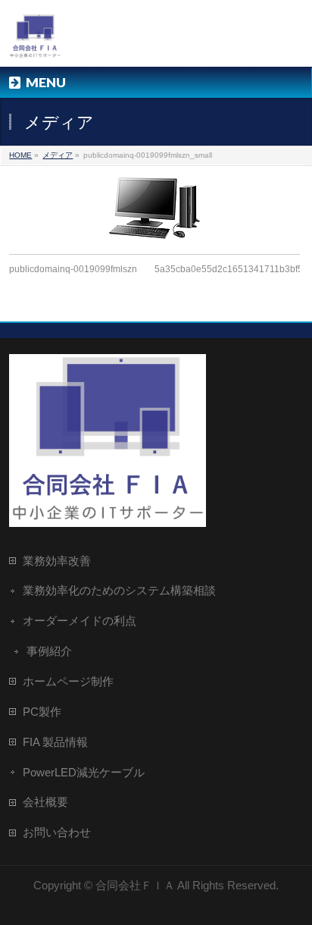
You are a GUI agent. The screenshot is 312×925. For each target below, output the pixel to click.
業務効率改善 (57, 560)
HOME (20, 155)
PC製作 (42, 711)
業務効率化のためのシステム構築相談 (119, 590)
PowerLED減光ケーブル (84, 772)
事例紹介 (49, 650)
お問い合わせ (57, 832)
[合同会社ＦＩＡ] (35, 42)
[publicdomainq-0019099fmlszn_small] (154, 208)
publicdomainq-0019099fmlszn (73, 269)
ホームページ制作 (68, 681)
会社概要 (45, 801)
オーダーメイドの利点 (79, 620)
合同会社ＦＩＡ (135, 885)
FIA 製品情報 (55, 741)
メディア (57, 155)
